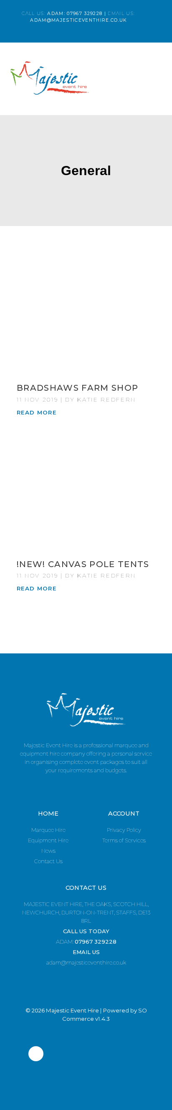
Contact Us (48, 861)
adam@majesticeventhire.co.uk (86, 962)
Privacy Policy (124, 829)
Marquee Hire (48, 829)
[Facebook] (35, 1053)
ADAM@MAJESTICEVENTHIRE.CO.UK (78, 20)
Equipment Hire (48, 840)
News (48, 850)
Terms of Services (124, 840)
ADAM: (86, 941)
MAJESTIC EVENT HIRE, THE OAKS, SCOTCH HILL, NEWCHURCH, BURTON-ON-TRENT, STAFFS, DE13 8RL (86, 912)
